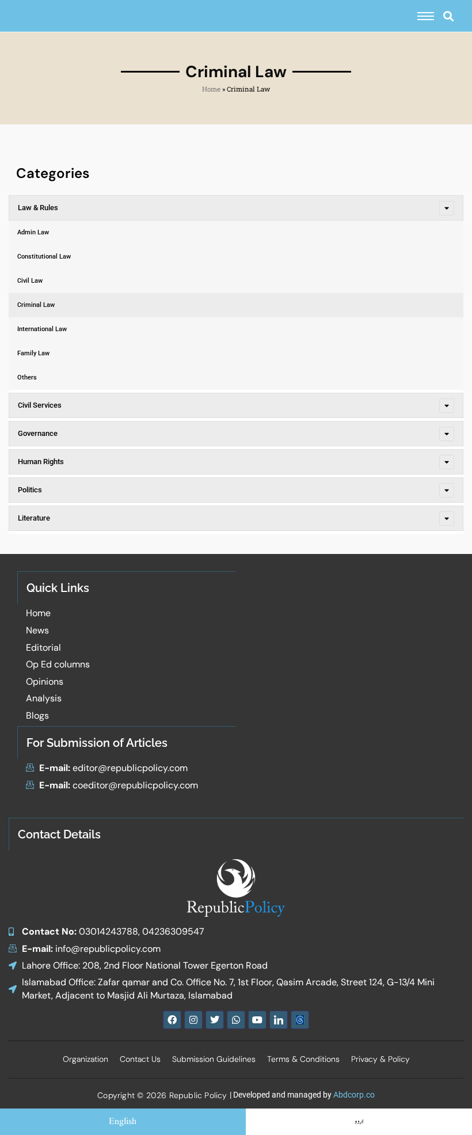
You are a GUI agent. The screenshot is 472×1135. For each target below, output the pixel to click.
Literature (34, 518)
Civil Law (30, 280)
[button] (448, 15)
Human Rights (41, 461)
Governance (38, 433)
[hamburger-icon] (426, 16)
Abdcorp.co (354, 1094)
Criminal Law (36, 305)
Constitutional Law (44, 256)
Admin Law (33, 232)
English (122, 1121)
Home (211, 89)
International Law (42, 329)
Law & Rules (38, 207)
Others (27, 377)
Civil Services (40, 405)
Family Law (33, 353)
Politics (30, 489)
